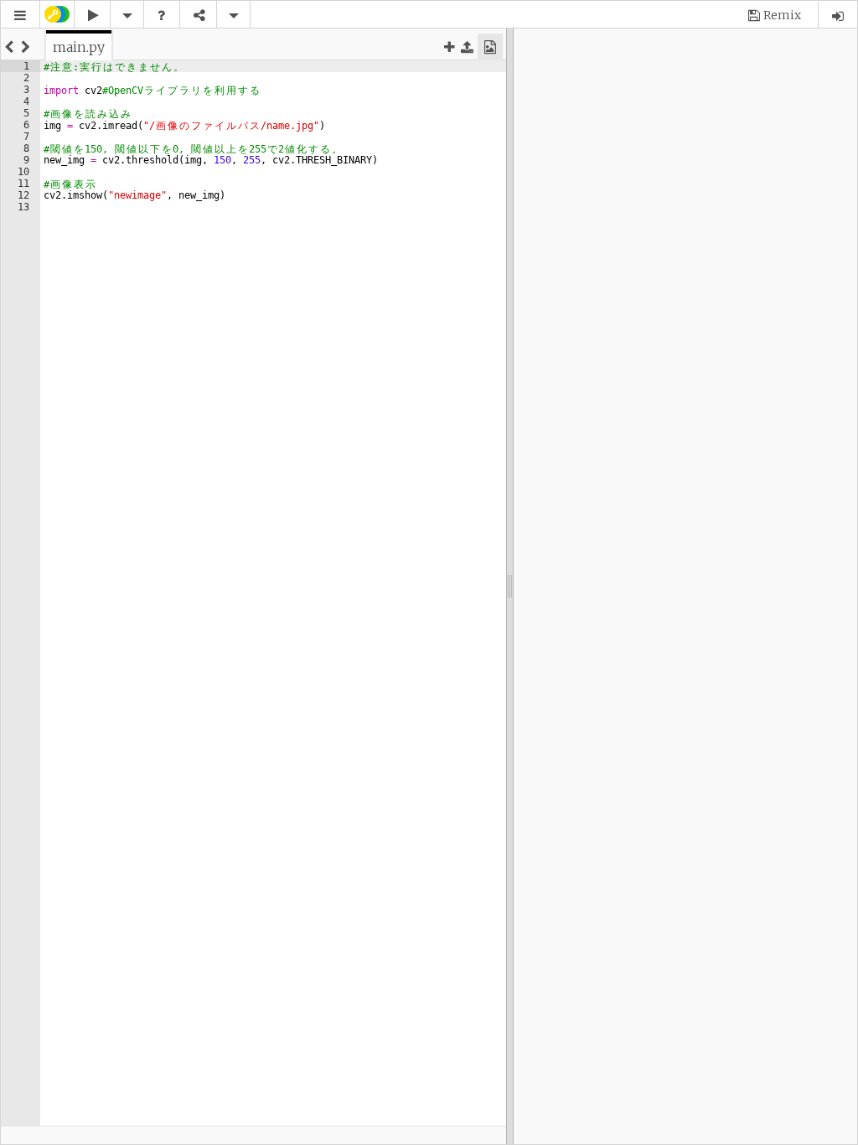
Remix (782, 15)
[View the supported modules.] (161, 15)
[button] (20, 15)
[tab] (79, 47)
